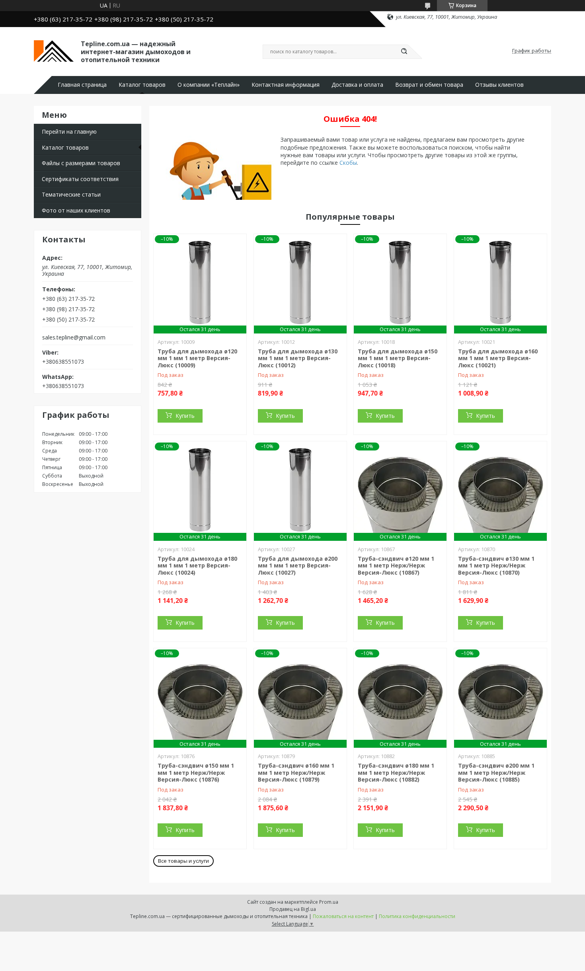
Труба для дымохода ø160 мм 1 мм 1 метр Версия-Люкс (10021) (498, 358)
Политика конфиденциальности (417, 916)
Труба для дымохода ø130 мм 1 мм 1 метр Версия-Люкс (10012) (297, 358)
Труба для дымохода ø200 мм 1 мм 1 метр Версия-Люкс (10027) (297, 565)
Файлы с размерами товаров (81, 163)
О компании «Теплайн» (208, 85)
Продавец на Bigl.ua (292, 909)
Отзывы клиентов (499, 85)
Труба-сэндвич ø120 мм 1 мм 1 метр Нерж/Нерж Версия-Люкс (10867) (396, 565)
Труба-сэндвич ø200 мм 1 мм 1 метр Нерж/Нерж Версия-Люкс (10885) (496, 772)
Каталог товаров (142, 85)
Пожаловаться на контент (343, 916)
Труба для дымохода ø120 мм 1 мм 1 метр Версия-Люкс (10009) (197, 358)
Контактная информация (286, 85)
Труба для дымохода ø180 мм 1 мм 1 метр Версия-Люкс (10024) (197, 565)
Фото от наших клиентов (76, 210)
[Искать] (404, 52)
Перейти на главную (69, 131)
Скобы (348, 162)
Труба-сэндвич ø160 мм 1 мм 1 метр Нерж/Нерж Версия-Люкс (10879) (296, 772)
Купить (185, 415)
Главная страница (82, 85)
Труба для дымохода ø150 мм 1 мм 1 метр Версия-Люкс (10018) (397, 358)
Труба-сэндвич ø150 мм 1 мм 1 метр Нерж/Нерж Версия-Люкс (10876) (196, 772)
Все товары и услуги (183, 860)
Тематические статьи (71, 194)
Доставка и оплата (357, 85)
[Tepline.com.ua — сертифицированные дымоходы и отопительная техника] (54, 51)
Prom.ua (328, 902)
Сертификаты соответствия (80, 179)
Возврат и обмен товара (429, 85)
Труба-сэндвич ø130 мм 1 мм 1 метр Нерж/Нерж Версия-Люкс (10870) (496, 565)
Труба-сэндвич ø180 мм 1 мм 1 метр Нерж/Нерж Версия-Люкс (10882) (396, 772)
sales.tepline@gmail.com (73, 337)
